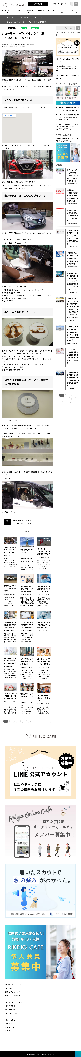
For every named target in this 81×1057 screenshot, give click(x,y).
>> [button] (48, 721)
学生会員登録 (10, 1009)
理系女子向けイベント (13, 1002)
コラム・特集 (61, 12)
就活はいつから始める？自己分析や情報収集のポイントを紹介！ (72, 215)
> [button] (42, 721)
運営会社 (8, 1031)
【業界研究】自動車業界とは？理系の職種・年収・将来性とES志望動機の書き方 (73, 379)
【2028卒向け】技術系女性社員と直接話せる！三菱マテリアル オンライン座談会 (73, 356)
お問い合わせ (10, 1020)
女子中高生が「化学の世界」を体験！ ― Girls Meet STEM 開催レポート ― (73, 175)
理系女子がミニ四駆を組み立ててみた (26, 696)
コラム (21, 46)
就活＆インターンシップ (14, 984)
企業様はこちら (11, 1013)
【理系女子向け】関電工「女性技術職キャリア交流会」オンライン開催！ (72, 258)
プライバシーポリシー (13, 1023)
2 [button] (67, 395)
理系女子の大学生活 (12, 995)
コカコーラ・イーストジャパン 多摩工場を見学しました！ (43, 552)
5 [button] (30, 721)
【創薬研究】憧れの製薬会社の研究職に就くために (43, 624)
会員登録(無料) (38, 4)
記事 (25, 46)
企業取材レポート (30, 12)
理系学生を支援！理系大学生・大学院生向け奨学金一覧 (26, 590)
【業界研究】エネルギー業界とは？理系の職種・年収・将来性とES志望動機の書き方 (73, 333)
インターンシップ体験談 (74, 12)
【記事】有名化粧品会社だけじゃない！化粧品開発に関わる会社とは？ (43, 590)
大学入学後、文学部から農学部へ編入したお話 (26, 661)
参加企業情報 (10, 1006)
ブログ (36, 18)
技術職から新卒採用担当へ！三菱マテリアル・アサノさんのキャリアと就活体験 (72, 237)
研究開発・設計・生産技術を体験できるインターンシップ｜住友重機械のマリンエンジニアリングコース (72, 281)
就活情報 (41, 11)
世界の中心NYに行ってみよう (26, 551)
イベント (19, 11)
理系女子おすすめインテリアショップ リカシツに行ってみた (10, 551)
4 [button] (61, 399)
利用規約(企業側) (11, 1027)
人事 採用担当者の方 (59, 4)
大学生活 (51, 11)
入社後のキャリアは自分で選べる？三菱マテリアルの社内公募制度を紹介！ (72, 195)
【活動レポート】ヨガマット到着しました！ (43, 698)
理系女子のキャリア (12, 992)
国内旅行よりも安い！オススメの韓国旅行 (10, 588)
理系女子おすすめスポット (11, 46)
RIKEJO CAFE (10, 18)
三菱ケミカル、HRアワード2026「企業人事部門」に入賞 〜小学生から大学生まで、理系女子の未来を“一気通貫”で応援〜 (73, 307)
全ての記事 (24, 18)
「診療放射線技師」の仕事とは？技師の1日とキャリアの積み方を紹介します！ (10, 627)
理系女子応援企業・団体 (7, 12)
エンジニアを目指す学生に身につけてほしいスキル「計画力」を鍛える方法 (26, 627)
